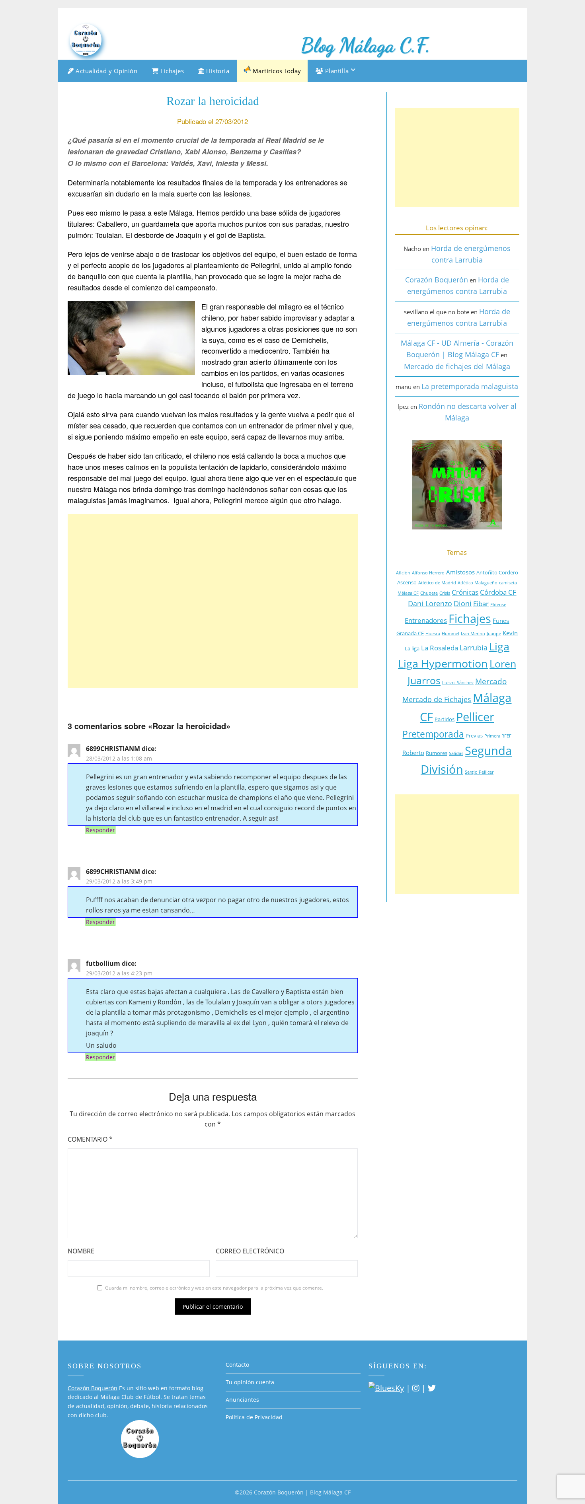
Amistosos (460, 572)
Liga (499, 646)
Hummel (450, 633)
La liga (412, 648)
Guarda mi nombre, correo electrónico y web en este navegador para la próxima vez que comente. (214, 1287)
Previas (474, 735)
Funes (501, 621)
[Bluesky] (386, 1388)
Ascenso (407, 582)
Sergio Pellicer (479, 772)
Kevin (510, 633)
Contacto (237, 1364)
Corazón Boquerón (436, 279)
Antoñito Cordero (497, 572)
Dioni (463, 603)
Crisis (444, 593)
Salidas (456, 753)
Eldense (498, 604)
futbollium (103, 963)
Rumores (436, 753)
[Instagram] (415, 1388)
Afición (403, 573)
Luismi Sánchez (458, 682)
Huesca (432, 633)
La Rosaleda (439, 647)
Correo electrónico (250, 1251)
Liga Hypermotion (443, 663)
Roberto (413, 753)
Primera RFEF (497, 736)
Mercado (491, 681)
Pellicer (475, 716)
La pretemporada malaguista (469, 386)
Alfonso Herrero (428, 573)
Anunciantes (242, 1399)
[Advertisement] (213, 601)
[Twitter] (432, 1388)
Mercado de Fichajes (436, 699)
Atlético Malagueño (477, 583)
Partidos (444, 719)
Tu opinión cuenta (250, 1382)
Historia (217, 71)
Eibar (481, 603)
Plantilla (336, 71)
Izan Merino (473, 633)
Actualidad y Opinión (106, 71)
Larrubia (474, 647)
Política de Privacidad (254, 1417)
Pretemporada (433, 734)
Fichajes (171, 71)
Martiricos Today (276, 71)
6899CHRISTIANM (113, 748)
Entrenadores (426, 620)
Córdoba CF (498, 592)
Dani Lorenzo (430, 603)
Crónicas (465, 592)
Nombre (81, 1251)
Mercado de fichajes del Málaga (457, 366)
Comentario (90, 1139)
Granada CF (410, 633)
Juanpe (494, 633)
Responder (100, 830)
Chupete (429, 593)
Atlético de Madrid (437, 583)
